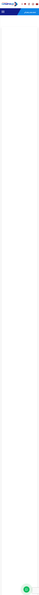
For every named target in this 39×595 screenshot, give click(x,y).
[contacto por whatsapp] (22, 4)
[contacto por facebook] (29, 4)
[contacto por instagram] (33, 4)
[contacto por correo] (25, 4)
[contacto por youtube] (37, 4)
